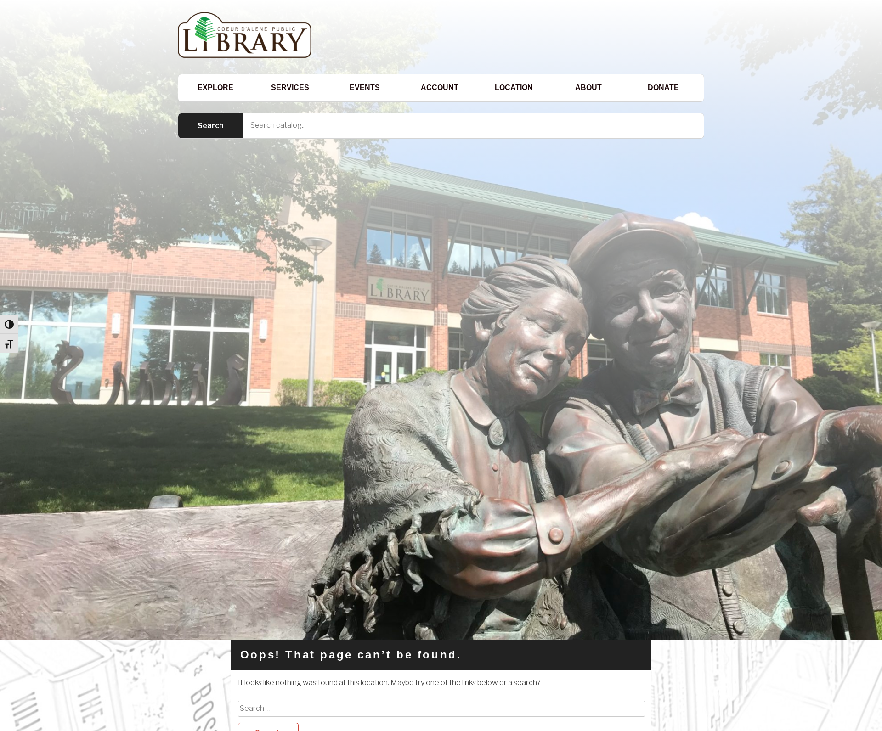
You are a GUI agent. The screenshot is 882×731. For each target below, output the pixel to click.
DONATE (663, 87)
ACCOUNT (439, 87)
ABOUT (588, 87)
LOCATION (514, 87)
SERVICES (290, 87)
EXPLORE (215, 87)
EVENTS (365, 87)
